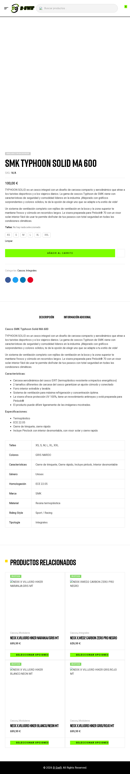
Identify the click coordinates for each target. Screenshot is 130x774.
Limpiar (9, 241)
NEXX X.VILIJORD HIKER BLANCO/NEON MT (34, 725)
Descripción (46, 317)
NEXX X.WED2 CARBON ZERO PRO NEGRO (93, 637)
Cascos (21, 270)
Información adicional (77, 317)
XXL (47, 235)
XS (8, 235)
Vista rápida (58, 654)
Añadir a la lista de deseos (121, 253)
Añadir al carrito (60, 253)
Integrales (31, 270)
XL (37, 235)
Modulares (24, 633)
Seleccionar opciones (32, 654)
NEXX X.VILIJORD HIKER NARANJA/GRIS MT (34, 637)
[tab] (47, 318)
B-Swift (57, 768)
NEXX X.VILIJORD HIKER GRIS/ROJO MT (92, 725)
